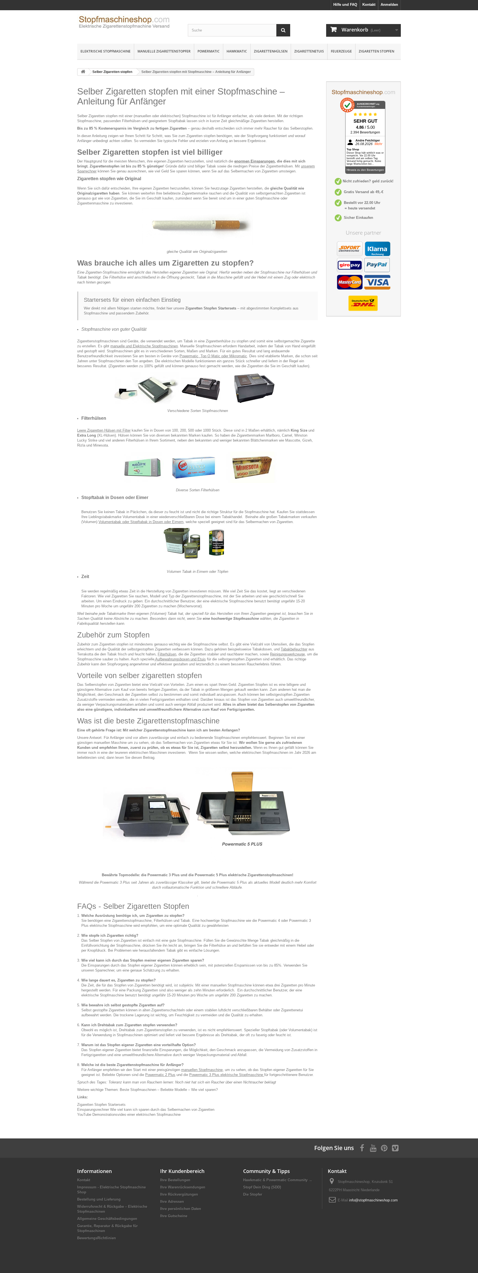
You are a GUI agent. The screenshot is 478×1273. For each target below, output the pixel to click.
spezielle (147, 659)
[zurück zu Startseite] (83, 72)
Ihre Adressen (172, 1201)
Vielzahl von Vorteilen (167, 685)
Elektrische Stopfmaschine (105, 51)
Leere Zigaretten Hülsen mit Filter (104, 430)
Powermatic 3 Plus (163, 875)
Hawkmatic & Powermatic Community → (277, 1180)
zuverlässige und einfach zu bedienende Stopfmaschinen (194, 738)
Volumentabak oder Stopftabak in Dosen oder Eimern (140, 522)
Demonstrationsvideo (101, 1114)
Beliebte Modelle (173, 1090)
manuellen (143, 116)
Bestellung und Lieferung (99, 1199)
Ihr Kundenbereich (182, 1171)
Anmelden (389, 4)
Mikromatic (238, 356)
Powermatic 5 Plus (211, 875)
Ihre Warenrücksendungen (182, 1187)
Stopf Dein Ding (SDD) (262, 1187)
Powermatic (209, 51)
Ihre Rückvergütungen (179, 1194)
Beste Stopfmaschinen (138, 1090)
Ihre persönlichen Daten (180, 1209)
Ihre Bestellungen (175, 1180)
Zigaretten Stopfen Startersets (210, 308)
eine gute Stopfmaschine (181, 940)
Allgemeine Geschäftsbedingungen (107, 1219)
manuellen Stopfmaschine (202, 1070)
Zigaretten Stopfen (376, 51)
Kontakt (83, 1180)
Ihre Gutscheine (173, 1216)
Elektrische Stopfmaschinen (155, 346)
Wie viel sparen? (204, 1090)
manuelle (117, 346)
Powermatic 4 (269, 920)
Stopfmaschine (267, 198)
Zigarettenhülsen (270, 51)
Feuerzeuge (341, 51)
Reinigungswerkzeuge (287, 654)
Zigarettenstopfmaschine (132, 920)
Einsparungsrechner (93, 1109)
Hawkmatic (237, 51)
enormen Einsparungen (254, 161)
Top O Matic (210, 356)
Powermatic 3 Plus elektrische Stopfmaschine (226, 1075)
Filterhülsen (163, 920)
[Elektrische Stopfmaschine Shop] (128, 23)
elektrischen (170, 116)
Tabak (185, 920)
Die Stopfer (252, 1194)
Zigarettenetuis (309, 51)
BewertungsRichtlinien (96, 1238)
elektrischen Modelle (177, 361)
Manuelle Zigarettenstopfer (164, 51)
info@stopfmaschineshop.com (373, 1200)
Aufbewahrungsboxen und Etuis (180, 659)
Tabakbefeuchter (294, 649)
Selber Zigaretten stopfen (112, 72)
